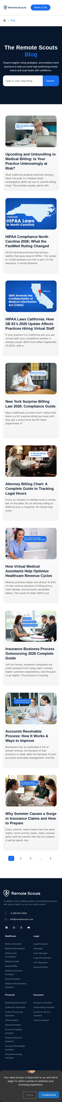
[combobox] (23, 80)
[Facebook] (6, 927)
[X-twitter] (21, 927)
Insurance (38, 995)
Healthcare (10, 936)
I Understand (49, 1094)
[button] (29, 1095)
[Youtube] (29, 927)
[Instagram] (14, 927)
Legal (36, 936)
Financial (10, 995)
